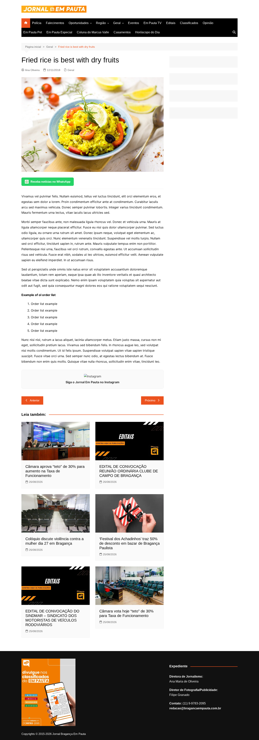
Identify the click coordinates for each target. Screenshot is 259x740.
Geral (117, 23)
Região (101, 23)
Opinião (208, 23)
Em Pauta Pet (32, 32)
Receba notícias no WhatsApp (50, 181)
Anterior (34, 400)
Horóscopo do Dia (147, 32)
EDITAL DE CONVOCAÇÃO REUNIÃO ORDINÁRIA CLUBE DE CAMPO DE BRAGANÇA (128, 471)
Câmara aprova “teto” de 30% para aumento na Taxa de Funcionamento (55, 471)
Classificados (189, 23)
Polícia (36, 23)
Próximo (150, 400)
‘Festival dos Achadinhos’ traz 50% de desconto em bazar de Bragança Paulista (129, 543)
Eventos (133, 23)
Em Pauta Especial (59, 32)
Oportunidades (79, 23)
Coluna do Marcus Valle (93, 32)
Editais (170, 23)
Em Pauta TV (153, 23)
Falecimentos (55, 23)
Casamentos (122, 32)
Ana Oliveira (32, 70)
